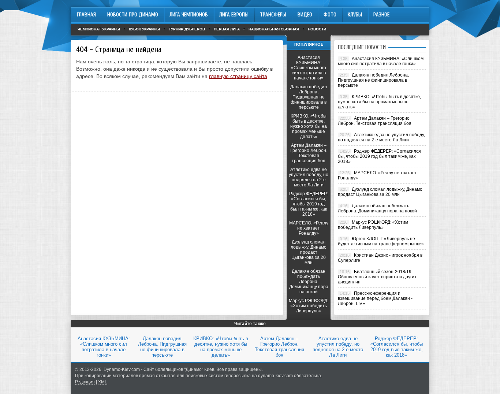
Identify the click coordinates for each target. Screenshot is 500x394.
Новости (317, 29)
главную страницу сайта (238, 76)
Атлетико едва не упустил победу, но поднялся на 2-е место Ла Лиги (308, 177)
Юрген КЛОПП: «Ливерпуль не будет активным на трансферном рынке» (381, 241)
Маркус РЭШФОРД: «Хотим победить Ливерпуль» (308, 305)
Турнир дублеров (187, 29)
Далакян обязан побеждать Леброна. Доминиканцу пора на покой (308, 281)
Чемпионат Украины (99, 29)
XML (102, 381)
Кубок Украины (144, 29)
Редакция (85, 381)
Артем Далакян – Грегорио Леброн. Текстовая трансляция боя (308, 153)
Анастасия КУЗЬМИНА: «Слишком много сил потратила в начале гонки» (308, 68)
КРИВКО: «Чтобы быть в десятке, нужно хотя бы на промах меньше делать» (308, 126)
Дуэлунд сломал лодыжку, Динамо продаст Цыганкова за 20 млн (309, 252)
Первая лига (227, 29)
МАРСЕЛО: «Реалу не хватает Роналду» (308, 228)
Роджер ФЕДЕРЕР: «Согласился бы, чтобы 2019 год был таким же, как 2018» (308, 204)
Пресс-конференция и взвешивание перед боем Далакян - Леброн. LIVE (375, 298)
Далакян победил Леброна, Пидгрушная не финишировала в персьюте (308, 97)
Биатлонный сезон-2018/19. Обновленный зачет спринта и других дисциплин (377, 277)
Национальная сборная (274, 29)
